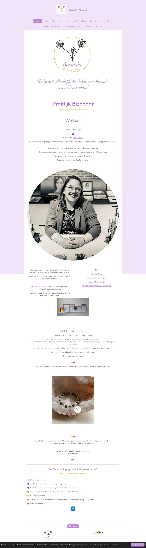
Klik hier (65, 356)
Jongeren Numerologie (96, 282)
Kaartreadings (96, 274)
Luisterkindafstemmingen (96, 278)
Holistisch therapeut (40, 287)
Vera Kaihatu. (78, 138)
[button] (103, 377)
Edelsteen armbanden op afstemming (96, 286)
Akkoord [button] (138, 545)
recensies (77, 451)
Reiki (96, 270)
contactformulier (104, 366)
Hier (61, 473)
